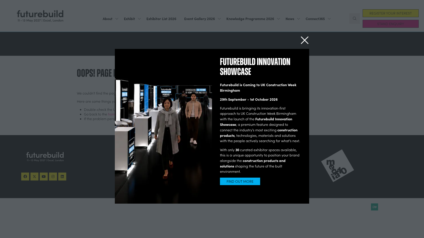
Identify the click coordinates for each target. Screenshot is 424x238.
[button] (304, 40)
